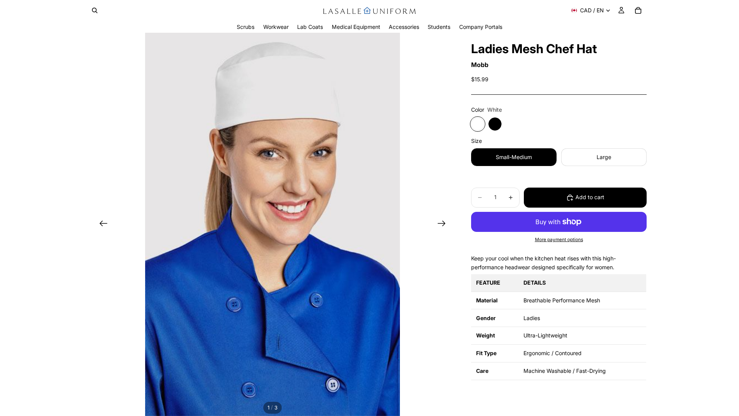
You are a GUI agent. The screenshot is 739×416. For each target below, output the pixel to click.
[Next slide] (444, 224)
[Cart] (638, 10)
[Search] (94, 10)
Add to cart (589, 197)
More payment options (559, 239)
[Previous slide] (101, 224)
